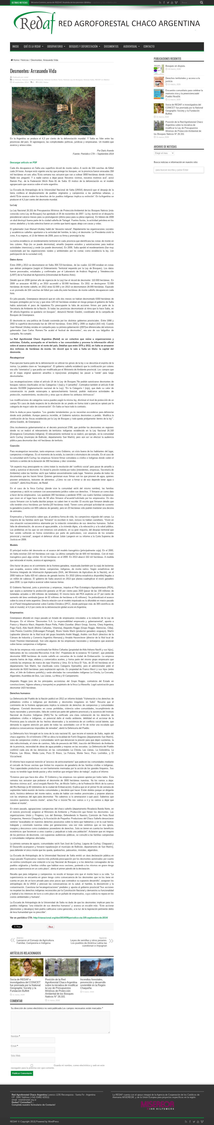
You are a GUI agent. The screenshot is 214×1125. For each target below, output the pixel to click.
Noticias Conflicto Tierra (53, 80)
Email (13, 1046)
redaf (26, 77)
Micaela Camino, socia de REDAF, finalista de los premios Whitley (61, 2)
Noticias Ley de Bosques (73, 80)
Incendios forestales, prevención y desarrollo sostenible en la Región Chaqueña (93, 983)
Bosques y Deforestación (83, 46)
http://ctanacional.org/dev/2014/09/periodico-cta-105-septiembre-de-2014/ (70, 917)
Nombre (14, 1036)
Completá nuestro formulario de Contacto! (33, 1105)
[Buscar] (201, 2)
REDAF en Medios (102, 80)
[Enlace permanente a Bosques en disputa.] (159, 74)
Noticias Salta (89, 80)
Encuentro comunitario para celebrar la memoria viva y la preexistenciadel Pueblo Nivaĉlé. (184, 93)
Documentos (111, 46)
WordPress (53, 1121)
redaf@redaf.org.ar (27, 1100)
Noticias (25, 60)
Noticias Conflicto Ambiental (32, 80)
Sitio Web (15, 1055)
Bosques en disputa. (175, 66)
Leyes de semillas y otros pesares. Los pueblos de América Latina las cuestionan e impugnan (88, 942)
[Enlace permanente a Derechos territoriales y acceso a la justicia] (159, 86)
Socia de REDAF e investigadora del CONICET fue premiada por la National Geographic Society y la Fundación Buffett (25, 985)
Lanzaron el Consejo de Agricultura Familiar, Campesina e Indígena (35, 940)
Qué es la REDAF (32, 46)
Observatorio (55, 46)
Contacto (148, 46)
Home (16, 60)
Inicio (15, 46)
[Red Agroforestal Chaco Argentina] (107, 34)
